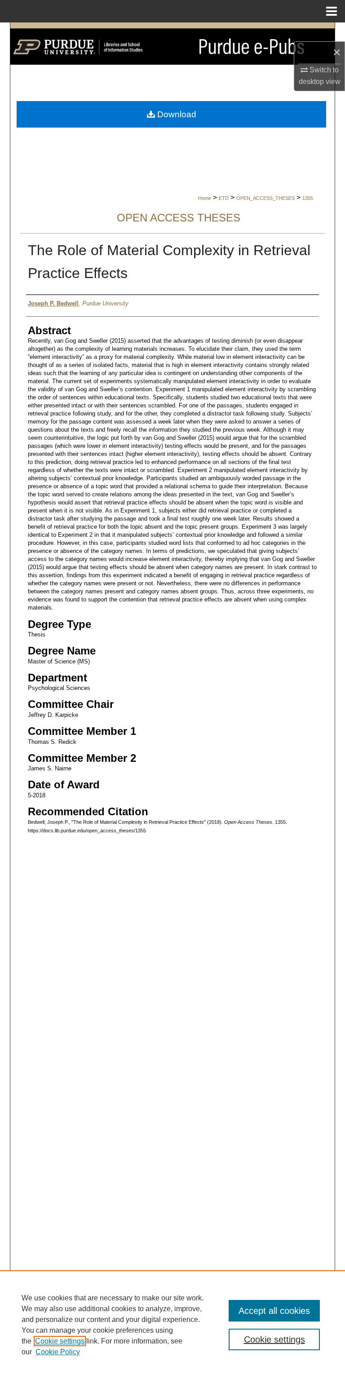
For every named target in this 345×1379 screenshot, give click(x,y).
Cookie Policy (57, 1352)
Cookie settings (59, 1341)
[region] (172, 1324)
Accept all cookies (274, 1311)
